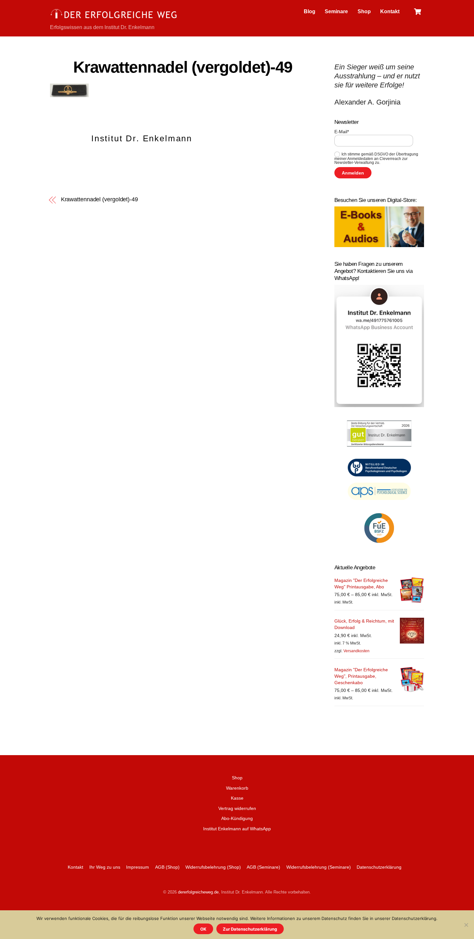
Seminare (336, 11)
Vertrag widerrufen (237, 808)
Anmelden (353, 172)
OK (203, 929)
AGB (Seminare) (263, 867)
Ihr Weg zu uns (104, 867)
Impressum (137, 867)
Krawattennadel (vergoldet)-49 (182, 67)
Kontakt (390, 11)
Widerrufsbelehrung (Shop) (213, 867)
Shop (364, 11)
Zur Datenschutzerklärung (250, 929)
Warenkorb (237, 788)
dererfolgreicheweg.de (198, 892)
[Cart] (417, 11)
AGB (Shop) (167, 867)
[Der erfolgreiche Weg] (114, 18)
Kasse (237, 798)
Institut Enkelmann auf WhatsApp (237, 828)
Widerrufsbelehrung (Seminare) (318, 867)
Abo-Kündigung (237, 818)
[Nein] (466, 925)
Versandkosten (356, 651)
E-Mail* (341, 131)
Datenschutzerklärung (379, 867)
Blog (309, 11)
